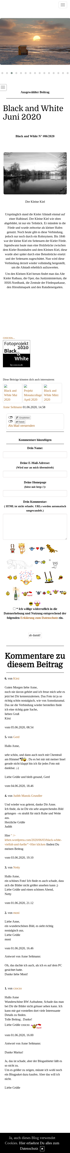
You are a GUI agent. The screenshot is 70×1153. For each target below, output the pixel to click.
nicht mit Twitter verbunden (10, 421)
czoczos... (9, 337)
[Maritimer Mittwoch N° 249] (35, 41)
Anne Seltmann (12, 407)
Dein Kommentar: (35, 506)
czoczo (17, 988)
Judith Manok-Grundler (27, 795)
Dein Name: (35, 448)
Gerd (16, 737)
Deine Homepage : (35, 484)
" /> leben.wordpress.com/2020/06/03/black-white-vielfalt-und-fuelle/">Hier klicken (33, 840)
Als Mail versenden (21, 425)
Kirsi (16, 678)
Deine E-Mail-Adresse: (35, 465)
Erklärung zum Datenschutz (39, 617)
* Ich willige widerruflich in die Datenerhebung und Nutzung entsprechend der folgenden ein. (35, 613)
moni (16, 912)
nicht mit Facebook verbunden (10, 417)
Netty (16, 867)
